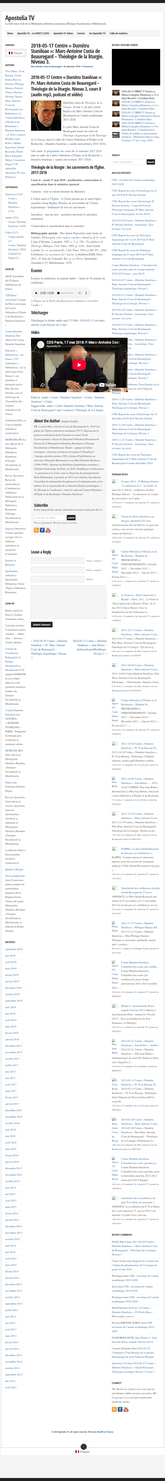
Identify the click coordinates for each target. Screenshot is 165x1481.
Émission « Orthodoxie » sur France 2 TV (14, 355)
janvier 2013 (12, 1348)
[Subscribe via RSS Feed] (36, 530)
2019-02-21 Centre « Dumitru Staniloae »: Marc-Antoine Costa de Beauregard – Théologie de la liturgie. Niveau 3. (135, 299)
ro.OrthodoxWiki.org (16, 850)
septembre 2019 (14, 949)
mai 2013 (10, 1323)
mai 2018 (10, 1013)
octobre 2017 (12, 1058)
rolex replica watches (68, 237)
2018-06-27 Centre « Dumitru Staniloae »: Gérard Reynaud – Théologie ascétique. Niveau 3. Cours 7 (134, 1367)
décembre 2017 (13, 1046)
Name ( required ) (94, 560)
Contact (81, 33)
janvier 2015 (12, 1220)
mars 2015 (10, 1207)
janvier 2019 (12, 981)
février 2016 (12, 1155)
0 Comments (87, 66)
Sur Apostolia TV (97, 33)
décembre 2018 (13, 988)
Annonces (10, 194)
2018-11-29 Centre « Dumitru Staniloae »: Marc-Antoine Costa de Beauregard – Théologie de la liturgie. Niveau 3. (135, 429)
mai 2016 (10, 1136)
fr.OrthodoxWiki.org (16, 420)
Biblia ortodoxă (14, 610)
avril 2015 (10, 1200)
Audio (44, 397)
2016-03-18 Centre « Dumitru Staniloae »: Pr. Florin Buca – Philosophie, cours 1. (132, 1312)
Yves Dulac (11, 71)
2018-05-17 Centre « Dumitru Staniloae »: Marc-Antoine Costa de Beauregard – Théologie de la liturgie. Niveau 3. (67, 53)
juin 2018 (10, 1007)
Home (10, 33)
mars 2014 (10, 1265)
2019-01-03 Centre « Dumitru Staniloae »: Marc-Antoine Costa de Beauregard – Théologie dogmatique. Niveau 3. (135, 374)
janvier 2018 (12, 1039)
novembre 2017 (13, 1052)
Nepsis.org (11, 782)
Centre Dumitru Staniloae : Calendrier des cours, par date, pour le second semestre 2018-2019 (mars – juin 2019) (134, 269)
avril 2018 (10, 1020)
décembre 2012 (13, 1355)
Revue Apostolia (14, 475)
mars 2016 (10, 1149)
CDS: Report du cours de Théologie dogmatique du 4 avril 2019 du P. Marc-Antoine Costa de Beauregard (133, 239)
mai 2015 (10, 1194)
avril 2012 (10, 1387)
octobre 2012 (12, 1368)
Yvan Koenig (142, 764)
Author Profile (69, 421)
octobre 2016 (12, 1123)
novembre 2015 (13, 1174)
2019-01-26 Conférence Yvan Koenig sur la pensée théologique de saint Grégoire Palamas (135, 388)
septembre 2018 (14, 1000)
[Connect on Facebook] (42, 530)
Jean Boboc (142, 799)
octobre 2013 (12, 1297)
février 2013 (12, 1342)
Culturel (12, 253)
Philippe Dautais (142, 948)
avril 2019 (10, 962)
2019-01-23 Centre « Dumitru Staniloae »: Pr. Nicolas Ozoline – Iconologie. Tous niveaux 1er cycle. (135, 344)
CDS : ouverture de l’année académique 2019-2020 (133, 1327)
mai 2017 (10, 1078)
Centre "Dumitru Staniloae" (67, 397)
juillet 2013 (11, 1310)
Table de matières (119, 33)
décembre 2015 (13, 1168)
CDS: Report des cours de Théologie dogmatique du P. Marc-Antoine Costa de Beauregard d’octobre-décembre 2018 (134, 459)
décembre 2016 (13, 1110)
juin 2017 (10, 1071)
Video (48, 401)
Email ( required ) (94, 570)
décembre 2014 (13, 1226)
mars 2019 (10, 968)
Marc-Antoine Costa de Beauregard (46, 66)
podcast (69, 410)
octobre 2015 (12, 1181)
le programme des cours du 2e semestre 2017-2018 (73, 151)
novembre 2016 (13, 1116)
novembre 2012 (13, 1361)
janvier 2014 (12, 1278)
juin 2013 (10, 1316)
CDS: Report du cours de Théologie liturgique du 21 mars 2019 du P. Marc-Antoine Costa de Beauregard (133, 254)
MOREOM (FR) (14, 439)
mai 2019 (10, 955)
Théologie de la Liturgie (89, 410)
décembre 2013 (13, 1284)
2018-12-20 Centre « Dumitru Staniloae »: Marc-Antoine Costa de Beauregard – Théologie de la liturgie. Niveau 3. (135, 403)
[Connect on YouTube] (48, 530)
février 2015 (12, 1213)
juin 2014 (10, 1245)
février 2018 (12, 1033)
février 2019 (12, 975)
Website (89, 579)
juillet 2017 (11, 1065)
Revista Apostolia (15, 797)
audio (50, 406)
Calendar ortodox (14, 625)
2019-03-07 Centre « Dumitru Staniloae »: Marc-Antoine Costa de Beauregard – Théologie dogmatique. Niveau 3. (135, 284)
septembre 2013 (14, 1303)
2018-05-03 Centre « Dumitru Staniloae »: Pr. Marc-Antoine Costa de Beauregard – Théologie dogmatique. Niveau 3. (49, 649)
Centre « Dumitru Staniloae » (14, 203)
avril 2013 (10, 1329)
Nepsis (18, 96)
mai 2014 (10, 1252)
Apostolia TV (19, 17)
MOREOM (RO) (14, 750)
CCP (15, 164)
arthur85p (10, 168)
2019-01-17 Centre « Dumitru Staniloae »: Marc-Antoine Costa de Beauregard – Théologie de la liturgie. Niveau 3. (135, 359)
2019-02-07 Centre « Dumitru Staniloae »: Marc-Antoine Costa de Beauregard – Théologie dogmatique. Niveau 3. (135, 329)
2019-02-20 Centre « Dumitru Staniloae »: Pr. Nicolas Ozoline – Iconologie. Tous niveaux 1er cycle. (135, 314)
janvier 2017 (12, 1104)
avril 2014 (10, 1258)
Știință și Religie (14, 869)
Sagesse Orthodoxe (15, 528)
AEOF (8, 276)
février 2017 (12, 1097)
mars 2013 (10, 1336)
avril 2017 (10, 1084)
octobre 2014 (12, 1239)
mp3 (59, 410)
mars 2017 (10, 1091)
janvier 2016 (12, 1162)
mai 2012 (10, 1381)
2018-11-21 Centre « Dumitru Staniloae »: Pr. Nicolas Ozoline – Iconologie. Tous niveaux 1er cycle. (135, 444)
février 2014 (12, 1271)
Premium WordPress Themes (100, 1431)
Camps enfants (16, 236)
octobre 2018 (12, 994)
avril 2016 (10, 1142)
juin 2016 (10, 1129)
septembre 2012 (14, 1374)
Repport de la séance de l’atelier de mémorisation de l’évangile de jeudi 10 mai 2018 (135, 1265)
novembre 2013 (13, 1290)
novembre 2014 (13, 1232)
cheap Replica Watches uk (56, 203)
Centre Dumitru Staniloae (70, 406)
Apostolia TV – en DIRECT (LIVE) (33, 33)
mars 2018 (10, 1026)
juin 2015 (10, 1187)
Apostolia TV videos (63, 33)
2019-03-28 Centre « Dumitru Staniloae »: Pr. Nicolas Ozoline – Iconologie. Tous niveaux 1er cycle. (135, 225)
